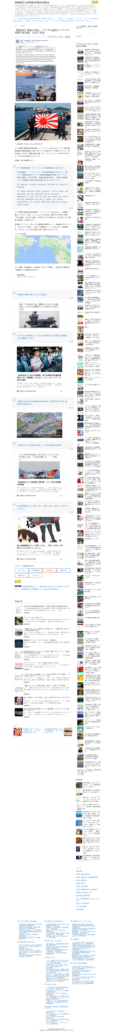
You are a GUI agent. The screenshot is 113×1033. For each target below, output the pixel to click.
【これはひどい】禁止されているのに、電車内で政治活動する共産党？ (93, 255)
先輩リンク (48, 21)
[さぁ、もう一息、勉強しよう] (19, 622)
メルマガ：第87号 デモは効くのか (55, 1011)
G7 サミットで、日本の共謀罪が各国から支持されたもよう (93, 101)
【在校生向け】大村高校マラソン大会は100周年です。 (40, 589)
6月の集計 (21, 956)
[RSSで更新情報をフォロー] (96, 3)
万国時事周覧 (80, 909)
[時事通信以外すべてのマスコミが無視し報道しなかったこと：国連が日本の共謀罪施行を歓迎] (19, 656)
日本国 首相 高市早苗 (83, 874)
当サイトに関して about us (83, 21)
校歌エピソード (62, 18)
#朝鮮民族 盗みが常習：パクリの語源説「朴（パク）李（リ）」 (92, 349)
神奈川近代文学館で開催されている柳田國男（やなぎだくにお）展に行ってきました (47, 709)
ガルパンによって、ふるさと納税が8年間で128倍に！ (42, 663)
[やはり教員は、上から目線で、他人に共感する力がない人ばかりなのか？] (19, 702)
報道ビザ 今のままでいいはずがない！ (56, 930)
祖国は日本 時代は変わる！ (55, 921)
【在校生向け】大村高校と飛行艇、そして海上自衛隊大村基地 (39, 445)
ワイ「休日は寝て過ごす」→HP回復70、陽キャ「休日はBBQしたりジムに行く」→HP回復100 (57, 997)
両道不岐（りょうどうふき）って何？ (78, 18)
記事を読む (27, 612)
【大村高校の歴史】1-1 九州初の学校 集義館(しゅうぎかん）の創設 (92, 756)
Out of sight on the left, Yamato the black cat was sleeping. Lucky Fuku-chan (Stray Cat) (83, 982)
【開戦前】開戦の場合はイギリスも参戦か (32, 294)
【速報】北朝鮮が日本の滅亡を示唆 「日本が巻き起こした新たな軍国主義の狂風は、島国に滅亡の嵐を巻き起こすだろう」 (83, 947)
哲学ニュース (51, 957)
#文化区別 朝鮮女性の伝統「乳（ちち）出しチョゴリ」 (93, 131)
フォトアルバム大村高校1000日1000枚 (63, 21)
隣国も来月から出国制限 (78, 924)
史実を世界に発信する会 (27, 942)
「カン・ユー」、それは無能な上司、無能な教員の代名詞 (93, 721)
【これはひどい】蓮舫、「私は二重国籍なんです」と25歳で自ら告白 (93, 640)
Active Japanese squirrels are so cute (83, 974)
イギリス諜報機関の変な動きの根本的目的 (30, 931)
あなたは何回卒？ (94, 18)
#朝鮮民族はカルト (90, 195)
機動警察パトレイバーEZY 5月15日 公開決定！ (40, 640)
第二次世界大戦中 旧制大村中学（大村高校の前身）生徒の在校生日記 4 (93, 555)
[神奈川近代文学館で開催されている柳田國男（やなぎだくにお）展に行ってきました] (19, 713)
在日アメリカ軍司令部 (82, 903)
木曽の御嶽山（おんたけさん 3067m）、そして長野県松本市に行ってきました (92, 785)
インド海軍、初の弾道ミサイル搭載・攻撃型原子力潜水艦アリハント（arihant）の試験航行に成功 (89, 441)
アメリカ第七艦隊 (81, 906)
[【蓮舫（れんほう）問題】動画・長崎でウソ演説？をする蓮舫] (19, 690)
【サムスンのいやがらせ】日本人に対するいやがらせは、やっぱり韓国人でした (93, 108)
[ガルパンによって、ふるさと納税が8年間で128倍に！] (19, 667)
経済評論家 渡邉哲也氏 (83, 895)
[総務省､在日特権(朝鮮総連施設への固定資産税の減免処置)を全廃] (19, 611)
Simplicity (61, 1029)
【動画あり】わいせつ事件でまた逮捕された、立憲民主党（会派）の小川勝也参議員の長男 (47, 629)
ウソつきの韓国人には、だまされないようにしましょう (93, 684)
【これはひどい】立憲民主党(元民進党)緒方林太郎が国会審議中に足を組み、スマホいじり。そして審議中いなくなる (89, 465)
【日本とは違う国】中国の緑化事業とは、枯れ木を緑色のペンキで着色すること (93, 80)
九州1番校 (27, 21)
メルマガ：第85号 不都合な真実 (55, 1016)
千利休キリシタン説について (26, 930)
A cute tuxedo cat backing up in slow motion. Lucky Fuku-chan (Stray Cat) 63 (83, 968)
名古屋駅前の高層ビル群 (92, 617)
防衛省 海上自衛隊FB (32, 144)
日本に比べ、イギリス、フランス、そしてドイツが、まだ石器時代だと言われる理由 (91, 799)
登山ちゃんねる (51, 984)
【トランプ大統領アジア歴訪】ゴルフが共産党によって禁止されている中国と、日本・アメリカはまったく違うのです (89, 409)
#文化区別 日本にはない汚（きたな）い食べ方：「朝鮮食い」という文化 (92, 335)
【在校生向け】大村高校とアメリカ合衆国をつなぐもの (93, 749)
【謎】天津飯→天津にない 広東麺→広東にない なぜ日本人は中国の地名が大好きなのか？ (57, 971)
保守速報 (75, 939)
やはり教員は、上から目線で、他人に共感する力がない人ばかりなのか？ (47, 698)
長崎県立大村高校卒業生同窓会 (32, 2)
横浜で (87, 327)
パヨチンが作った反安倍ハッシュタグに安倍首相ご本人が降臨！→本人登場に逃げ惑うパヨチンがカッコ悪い (47, 675)
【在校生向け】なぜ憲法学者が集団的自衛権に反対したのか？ (93, 605)
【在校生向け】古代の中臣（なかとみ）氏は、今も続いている (93, 292)
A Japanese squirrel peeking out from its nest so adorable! (82, 971)
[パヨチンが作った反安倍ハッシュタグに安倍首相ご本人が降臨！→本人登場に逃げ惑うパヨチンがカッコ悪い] (19, 678)
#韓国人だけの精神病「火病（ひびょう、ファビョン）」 (92, 73)
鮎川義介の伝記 (23, 928)
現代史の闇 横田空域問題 (25, 927)
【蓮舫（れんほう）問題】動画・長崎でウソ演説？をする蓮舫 (45, 685)
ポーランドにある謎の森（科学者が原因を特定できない (93, 612)
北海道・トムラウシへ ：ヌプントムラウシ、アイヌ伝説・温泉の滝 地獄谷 (93, 364)
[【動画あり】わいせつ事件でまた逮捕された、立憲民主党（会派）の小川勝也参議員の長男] (19, 633)
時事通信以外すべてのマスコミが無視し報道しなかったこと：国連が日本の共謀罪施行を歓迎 (47, 652)
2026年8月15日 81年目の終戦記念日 (56, 952)
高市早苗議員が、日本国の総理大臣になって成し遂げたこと (93, 742)
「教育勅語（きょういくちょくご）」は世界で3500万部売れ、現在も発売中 (93, 94)
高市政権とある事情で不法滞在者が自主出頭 (83, 925)
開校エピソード (53, 18)
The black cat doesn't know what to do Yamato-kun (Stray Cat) (83, 977)
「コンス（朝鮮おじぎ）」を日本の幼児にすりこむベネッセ (93, 277)
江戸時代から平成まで (38, 21)
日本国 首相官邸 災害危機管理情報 (87, 877)
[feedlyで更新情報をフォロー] (93, 3)
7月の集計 (21, 949)
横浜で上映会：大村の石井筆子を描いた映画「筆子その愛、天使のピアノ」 (93, 168)
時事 (68, 37)
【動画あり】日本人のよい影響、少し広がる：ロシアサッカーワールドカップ (93, 234)
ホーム (15, 18)
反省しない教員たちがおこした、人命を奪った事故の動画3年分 (92, 806)
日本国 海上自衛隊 (82, 886)
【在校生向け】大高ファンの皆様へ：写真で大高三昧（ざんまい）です (93, 699)
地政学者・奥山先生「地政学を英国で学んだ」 (56, 1007)
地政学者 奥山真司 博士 (83, 892)
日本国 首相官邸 (81, 880)
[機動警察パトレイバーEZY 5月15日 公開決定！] (19, 644)
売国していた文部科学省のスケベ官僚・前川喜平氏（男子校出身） (93, 342)
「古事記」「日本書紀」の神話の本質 (29, 934)
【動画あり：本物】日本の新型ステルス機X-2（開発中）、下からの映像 (93, 662)
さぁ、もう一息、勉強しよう (33, 617)
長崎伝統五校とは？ (18, 21)
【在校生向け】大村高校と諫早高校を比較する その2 (93, 449)
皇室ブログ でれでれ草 (54, 940)
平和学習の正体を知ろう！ (93, 268)
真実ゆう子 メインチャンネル (82, 921)
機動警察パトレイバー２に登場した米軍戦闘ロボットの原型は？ (93, 456)
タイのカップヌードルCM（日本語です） (92, 727)
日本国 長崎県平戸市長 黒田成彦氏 (87, 889)
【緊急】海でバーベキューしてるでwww (56, 993)
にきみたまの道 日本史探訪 (28, 921)
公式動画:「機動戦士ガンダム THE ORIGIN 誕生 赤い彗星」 (92, 510)
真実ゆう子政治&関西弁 (80, 963)
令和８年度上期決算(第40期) (26, 955)
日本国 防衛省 (80, 883)
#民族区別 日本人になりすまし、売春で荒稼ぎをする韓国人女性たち (93, 307)
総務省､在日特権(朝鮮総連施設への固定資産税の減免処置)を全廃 (45, 606)
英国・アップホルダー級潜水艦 (38, 215)
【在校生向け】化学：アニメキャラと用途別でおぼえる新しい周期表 (93, 647)
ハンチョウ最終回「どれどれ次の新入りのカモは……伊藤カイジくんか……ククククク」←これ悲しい (57, 962)
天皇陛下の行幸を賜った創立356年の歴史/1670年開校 (32, 18)
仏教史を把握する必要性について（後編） (30, 937)
